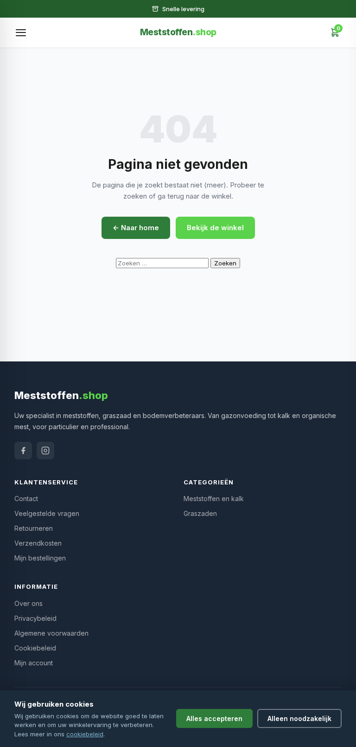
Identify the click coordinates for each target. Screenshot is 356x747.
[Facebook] (23, 450)
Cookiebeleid (35, 648)
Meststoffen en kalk (214, 498)
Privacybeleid (35, 618)
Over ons (28, 603)
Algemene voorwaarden (51, 633)
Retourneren (33, 528)
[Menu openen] (21, 32)
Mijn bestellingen (40, 558)
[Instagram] (45, 450)
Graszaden (200, 513)
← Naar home (136, 227)
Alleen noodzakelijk (299, 718)
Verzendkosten (38, 543)
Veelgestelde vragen (46, 513)
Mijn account (33, 663)
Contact (26, 498)
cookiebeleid (84, 734)
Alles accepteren (214, 718)
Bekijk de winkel (215, 227)
